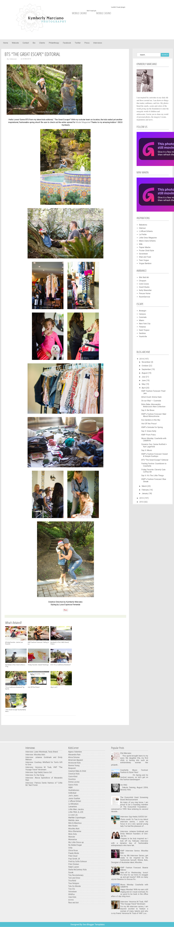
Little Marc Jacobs (76, 809)
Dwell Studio (144, 287)
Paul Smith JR (74, 859)
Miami (141, 320)
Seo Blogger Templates (93, 924)
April (144, 388)
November (146, 362)
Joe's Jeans (73, 795)
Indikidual (72, 793)
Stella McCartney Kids (77, 869)
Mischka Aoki (73, 828)
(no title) (123, 785)
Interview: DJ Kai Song (34, 775)
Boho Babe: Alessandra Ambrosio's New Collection (153, 405)
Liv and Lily (73, 815)
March (144, 486)
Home (5, 43)
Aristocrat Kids (74, 763)
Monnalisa (72, 839)
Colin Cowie (144, 284)
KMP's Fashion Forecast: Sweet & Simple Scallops (154, 455)
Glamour (142, 228)
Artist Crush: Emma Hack (151, 397)
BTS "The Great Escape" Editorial (154, 460)
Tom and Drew (74, 878)
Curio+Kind (72, 776)
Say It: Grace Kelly (148, 431)
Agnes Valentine (75, 752)
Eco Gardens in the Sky (150, 420)
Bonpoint (72, 768)
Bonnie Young (73, 765)
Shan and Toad (145, 257)
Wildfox (71, 894)
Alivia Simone (74, 757)
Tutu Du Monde (74, 886)
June (144, 380)
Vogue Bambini (145, 263)
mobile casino (79, 13)
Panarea (142, 327)
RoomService (144, 297)
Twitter (78, 43)
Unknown (13, 59)
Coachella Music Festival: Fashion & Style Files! (134, 771)
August (145, 373)
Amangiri (142, 311)
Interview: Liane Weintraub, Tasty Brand (41, 752)
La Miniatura (73, 804)
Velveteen (72, 891)
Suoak (70, 872)
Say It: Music (146, 450)
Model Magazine (83, 122)
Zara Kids (72, 897)
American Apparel (75, 760)
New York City (144, 323)
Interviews (97, 43)
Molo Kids (72, 834)
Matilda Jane (73, 820)
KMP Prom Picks (148, 435)
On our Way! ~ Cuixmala (151, 401)
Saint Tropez (144, 330)
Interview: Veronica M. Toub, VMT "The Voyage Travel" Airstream (43, 768)
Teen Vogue (144, 260)
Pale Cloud (72, 856)
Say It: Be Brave (147, 410)
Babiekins (143, 225)
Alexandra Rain (74, 754)
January (145, 493)
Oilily (70, 848)
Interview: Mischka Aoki (35, 754)
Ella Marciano (125, 753)
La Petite (143, 234)
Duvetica (72, 779)
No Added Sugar (75, 845)
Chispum (142, 281)
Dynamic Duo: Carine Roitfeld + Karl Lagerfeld (154, 445)
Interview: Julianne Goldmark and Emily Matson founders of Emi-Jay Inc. (134, 833)
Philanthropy (54, 43)
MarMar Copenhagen (76, 817)
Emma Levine (73, 782)
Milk (141, 244)
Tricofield (72, 880)
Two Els (71, 889)
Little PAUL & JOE (75, 812)
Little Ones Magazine (148, 238)
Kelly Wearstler (145, 290)
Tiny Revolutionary (75, 875)
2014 (141, 359)
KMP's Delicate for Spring (152, 427)
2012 (141, 502)
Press (86, 43)
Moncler (71, 837)
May (144, 384)
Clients (42, 43)
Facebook (67, 43)
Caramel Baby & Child (77, 771)
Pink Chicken (73, 864)
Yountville (143, 336)
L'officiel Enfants (146, 231)
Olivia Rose (73, 850)
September (146, 369)
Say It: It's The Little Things (152, 475)
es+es (71, 900)
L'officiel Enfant (74, 801)
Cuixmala (142, 317)
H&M (70, 787)
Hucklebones (73, 790)
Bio (34, 43)
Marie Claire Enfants (147, 241)
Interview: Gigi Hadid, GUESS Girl (133, 817)
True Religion (73, 883)
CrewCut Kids (74, 774)
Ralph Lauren (73, 867)
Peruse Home (144, 293)
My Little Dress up (76, 842)
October (145, 366)
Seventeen (143, 254)
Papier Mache (144, 247)
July (144, 377)
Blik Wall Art (144, 277)
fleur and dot (73, 902)
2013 (141, 498)
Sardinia (142, 333)
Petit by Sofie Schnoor (77, 861)
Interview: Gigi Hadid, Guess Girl (38, 772)
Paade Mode (73, 853)
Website (15, 43)
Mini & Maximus (75, 823)
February (145, 490)
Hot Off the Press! (149, 423)
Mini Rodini (73, 826)
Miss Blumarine (74, 831)
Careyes (142, 314)
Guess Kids (73, 785)
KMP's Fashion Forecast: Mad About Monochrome (153, 415)
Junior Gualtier (74, 798)
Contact (26, 43)
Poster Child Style (146, 250)
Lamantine (72, 806)
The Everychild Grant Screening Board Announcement (134, 798)
